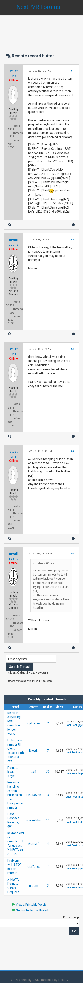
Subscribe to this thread (32, 910)
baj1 (33, 771)
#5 (72, 553)
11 (48, 820)
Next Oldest (18, 672)
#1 (72, 70)
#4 (72, 451)
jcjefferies (33, 723)
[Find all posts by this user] (10, 225)
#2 (72, 239)
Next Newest (37, 672)
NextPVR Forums (38, 7)
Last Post (71, 725)
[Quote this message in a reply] (73, 225)
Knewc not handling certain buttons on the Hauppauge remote (15, 795)
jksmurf (33, 843)
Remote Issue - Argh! (12, 772)
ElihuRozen (33, 795)
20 (48, 771)
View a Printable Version (32, 904)
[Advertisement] (41, 30)
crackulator (33, 820)
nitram (33, 885)
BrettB (33, 750)
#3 (72, 349)
